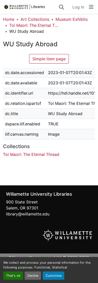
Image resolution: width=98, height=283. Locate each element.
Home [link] (8, 19)
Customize (53, 275)
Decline (32, 275)
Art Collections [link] (35, 19)
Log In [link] (78, 7)
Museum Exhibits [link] (72, 19)
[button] (30, 7)
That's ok (13, 275)
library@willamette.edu (28, 213)
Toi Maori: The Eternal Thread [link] (34, 25)
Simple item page (49, 58)
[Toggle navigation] (91, 7)
